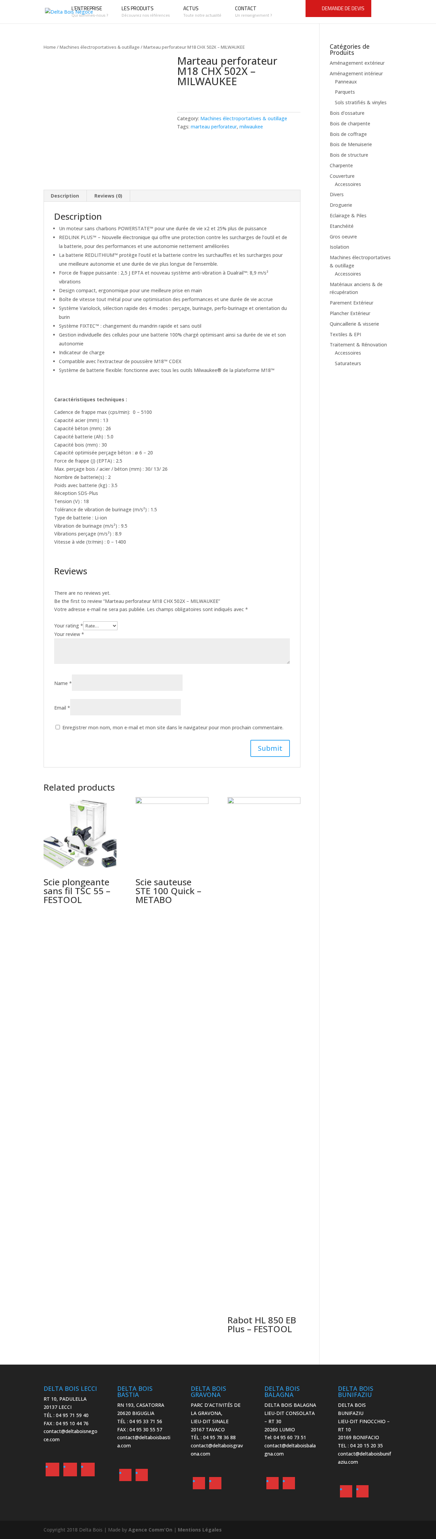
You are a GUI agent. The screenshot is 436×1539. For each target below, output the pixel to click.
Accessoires (348, 184)
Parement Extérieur (351, 302)
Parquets (345, 92)
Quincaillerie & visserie (354, 324)
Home (50, 47)
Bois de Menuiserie (351, 144)
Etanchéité (342, 226)
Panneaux (346, 81)
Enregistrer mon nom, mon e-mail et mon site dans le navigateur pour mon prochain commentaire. (172, 727)
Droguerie (341, 205)
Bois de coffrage (348, 134)
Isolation (339, 247)
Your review (69, 634)
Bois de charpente (350, 123)
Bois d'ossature (347, 113)
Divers (337, 194)
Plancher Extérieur (350, 313)
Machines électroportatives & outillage (100, 47)
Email (62, 707)
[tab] (65, 196)
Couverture (342, 176)
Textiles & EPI (345, 334)
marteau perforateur (214, 126)
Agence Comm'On (150, 1529)
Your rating (68, 625)
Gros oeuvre (343, 236)
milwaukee (251, 126)
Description (65, 195)
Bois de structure (349, 155)
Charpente (341, 165)
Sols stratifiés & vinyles (361, 102)
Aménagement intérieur (356, 73)
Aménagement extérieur (357, 63)
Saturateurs (348, 363)
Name (63, 683)
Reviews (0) (108, 195)
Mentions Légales (200, 1529)
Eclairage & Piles (348, 215)
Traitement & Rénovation (358, 344)
